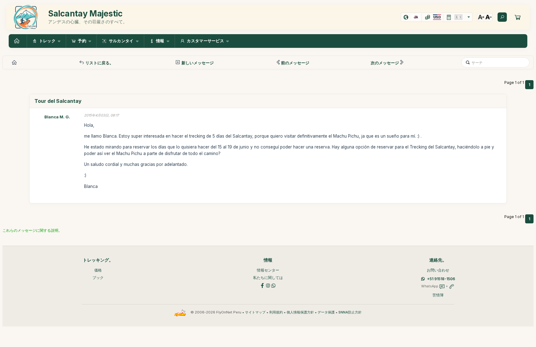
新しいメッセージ (197, 62)
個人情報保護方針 (300, 312)
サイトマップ (255, 312)
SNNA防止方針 (350, 312)
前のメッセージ (295, 62)
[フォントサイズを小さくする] (488, 17)
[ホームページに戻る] (18, 41)
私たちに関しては (268, 277)
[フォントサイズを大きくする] (481, 17)
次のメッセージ (385, 62)
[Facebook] (262, 285)
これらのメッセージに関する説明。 (32, 230)
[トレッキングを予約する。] (518, 17)
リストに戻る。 (99, 62)
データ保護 (326, 312)
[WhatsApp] (273, 285)
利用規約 (276, 312)
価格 (98, 270)
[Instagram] (268, 285)
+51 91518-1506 (441, 278)
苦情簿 (438, 295)
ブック (98, 277)
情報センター (268, 270)
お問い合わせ (438, 270)
